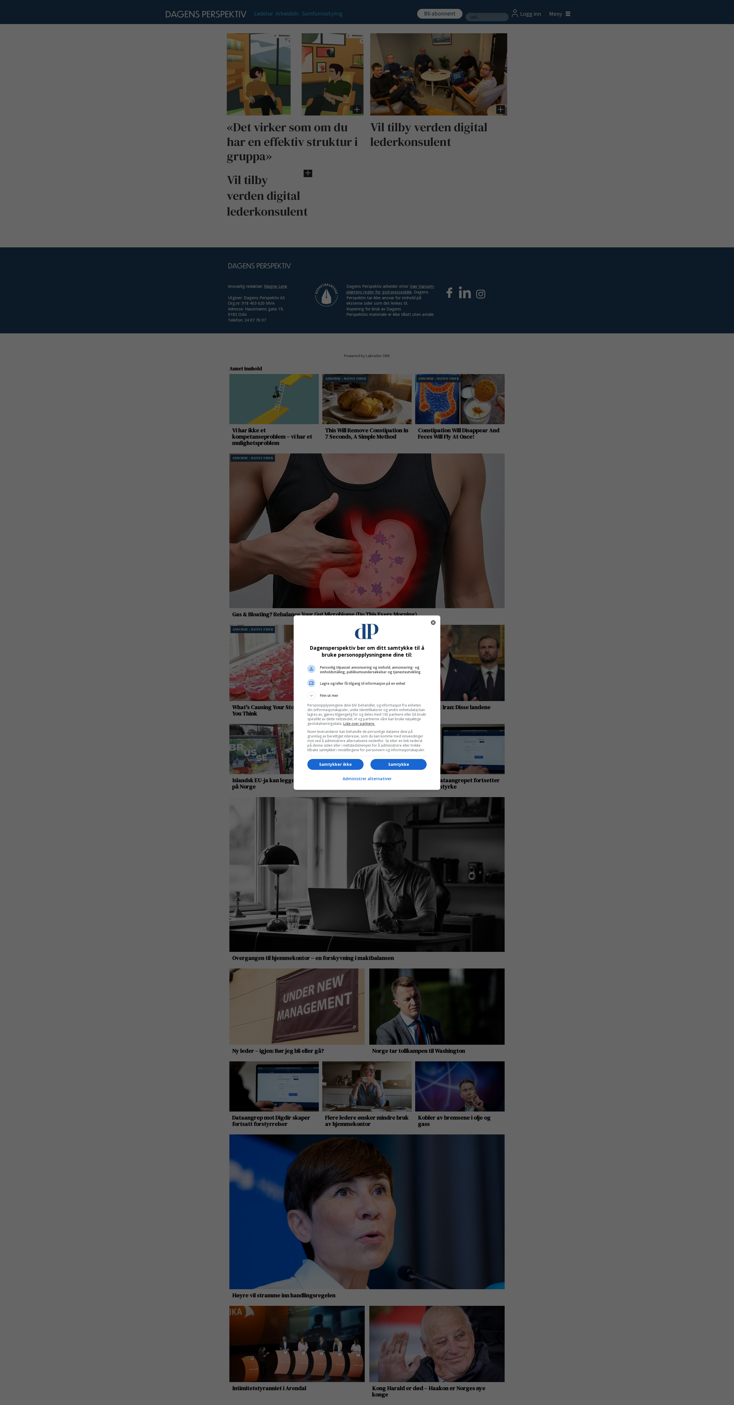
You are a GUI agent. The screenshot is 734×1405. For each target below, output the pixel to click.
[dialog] (367, 702)
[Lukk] (433, 622)
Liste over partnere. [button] (359, 723)
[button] (367, 696)
